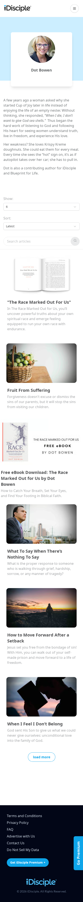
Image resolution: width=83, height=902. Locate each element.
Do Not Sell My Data (23, 849)
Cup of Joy (24, 105)
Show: (8, 198)
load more (41, 757)
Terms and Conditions (24, 815)
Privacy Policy (18, 822)
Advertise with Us (21, 836)
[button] (74, 8)
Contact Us (15, 843)
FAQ (10, 829)
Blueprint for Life (24, 173)
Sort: (7, 218)
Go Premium (78, 853)
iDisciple (69, 168)
